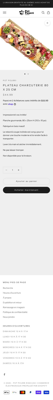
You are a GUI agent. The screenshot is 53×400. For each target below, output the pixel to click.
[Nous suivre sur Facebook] (4, 374)
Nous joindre (9, 317)
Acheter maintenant (26, 190)
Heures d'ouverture (12, 293)
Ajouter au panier (26, 181)
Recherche (8, 288)
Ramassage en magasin (14, 307)
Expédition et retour (12, 302)
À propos (7, 297)
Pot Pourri (10, 80)
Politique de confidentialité (15, 312)
